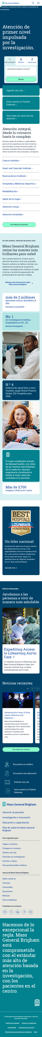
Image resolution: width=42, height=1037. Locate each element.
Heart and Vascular (16, 168)
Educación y (15, 822)
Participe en (13, 857)
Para (9, 900)
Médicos (21, 62)
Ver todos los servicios (19, 225)
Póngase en (11, 848)
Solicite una (9, 852)
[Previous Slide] (33, 689)
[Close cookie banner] (33, 1016)
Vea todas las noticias (21, 749)
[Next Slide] (37, 689)
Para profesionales (14, 865)
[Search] (33, 2)
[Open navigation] (38, 3)
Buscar (21, 79)
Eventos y (9, 861)
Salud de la (11, 199)
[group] (17, 717)
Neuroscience (14, 176)
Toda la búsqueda (9, 62)
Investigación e (16, 817)
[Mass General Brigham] (10, 3)
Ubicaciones (32, 62)
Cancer (10, 160)
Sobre (9, 879)
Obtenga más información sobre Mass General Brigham (17, 283)
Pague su (9, 844)
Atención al (13, 812)
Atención (10, 206)
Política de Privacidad (26, 1032)
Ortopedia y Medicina (18, 183)
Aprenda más (10, 568)
